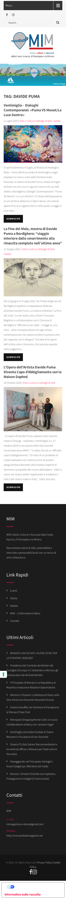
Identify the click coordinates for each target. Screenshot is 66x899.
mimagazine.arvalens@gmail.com (24, 824)
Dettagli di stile (44, 121)
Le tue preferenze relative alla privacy (37, 887)
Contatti (14, 621)
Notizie (14, 605)
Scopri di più (13, 218)
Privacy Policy (44, 862)
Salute (13, 598)
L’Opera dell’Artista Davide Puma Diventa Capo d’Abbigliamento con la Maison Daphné (32, 372)
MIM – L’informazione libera (25, 613)
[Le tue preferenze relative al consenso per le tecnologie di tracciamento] (3, 674)
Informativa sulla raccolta (23, 894)
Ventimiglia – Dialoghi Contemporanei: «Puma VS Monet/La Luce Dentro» (32, 110)
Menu (9, 5)
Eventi (13, 590)
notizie (56, 121)
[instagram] (13, 15)
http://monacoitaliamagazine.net (24, 835)
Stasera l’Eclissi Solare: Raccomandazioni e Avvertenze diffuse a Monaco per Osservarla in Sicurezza (31, 749)
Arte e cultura (27, 121)
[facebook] (7, 15)
